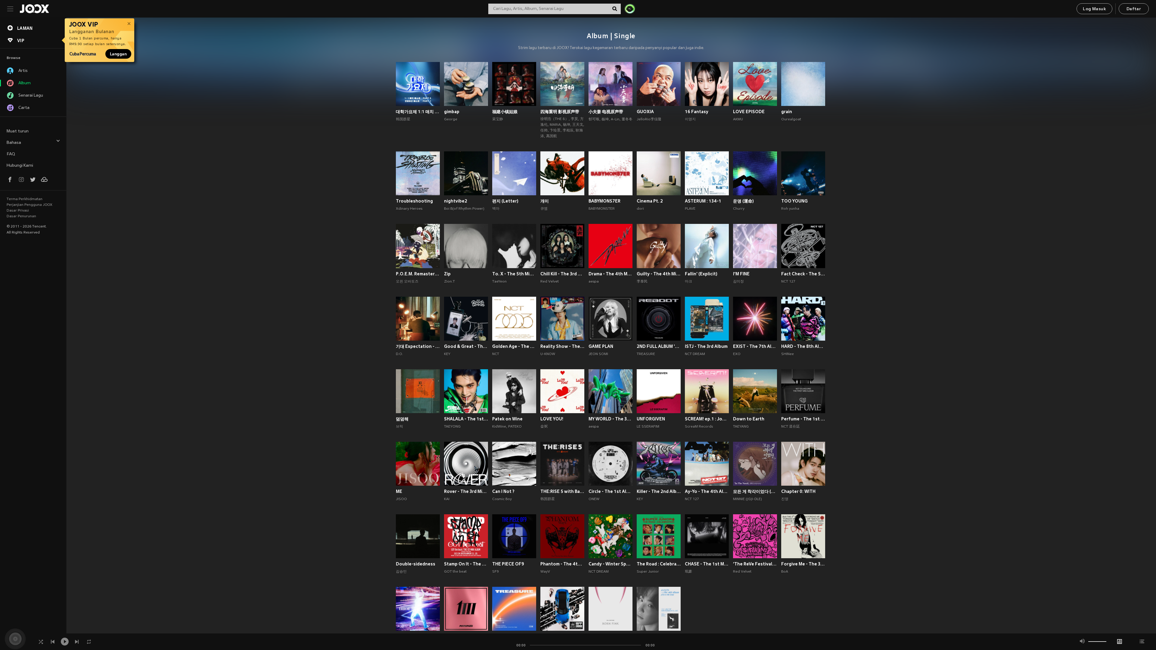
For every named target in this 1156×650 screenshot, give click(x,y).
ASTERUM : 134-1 (703, 201)
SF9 (495, 572)
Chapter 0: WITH (798, 491)
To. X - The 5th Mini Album (514, 273)
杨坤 (566, 125)
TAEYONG (452, 427)
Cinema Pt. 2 (650, 201)
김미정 (738, 282)
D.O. (399, 354)
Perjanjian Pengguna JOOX (29, 205)
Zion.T (449, 282)
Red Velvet (549, 282)
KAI (446, 499)
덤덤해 (402, 418)
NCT (495, 354)
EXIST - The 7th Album (755, 346)
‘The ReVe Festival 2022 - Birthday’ (755, 564)
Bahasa (14, 143)
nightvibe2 (455, 201)
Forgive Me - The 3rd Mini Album (803, 564)
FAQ (11, 154)
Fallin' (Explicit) (701, 273)
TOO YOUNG (794, 201)
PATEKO (515, 427)
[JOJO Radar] (630, 9)
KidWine (499, 427)
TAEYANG (741, 427)
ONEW (594, 499)
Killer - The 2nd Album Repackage (659, 491)
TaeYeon (499, 282)
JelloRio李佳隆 (649, 119)
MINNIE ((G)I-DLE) (747, 499)
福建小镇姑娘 (504, 111)
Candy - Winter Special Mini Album (610, 564)
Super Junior (648, 572)
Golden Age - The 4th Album (514, 346)
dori (640, 209)
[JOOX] (34, 8)
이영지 (690, 119)
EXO (737, 354)
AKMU (738, 119)
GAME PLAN (601, 346)
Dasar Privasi (18, 211)
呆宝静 (497, 119)
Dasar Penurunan (21, 216)
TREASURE (646, 354)
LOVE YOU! (551, 418)
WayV (545, 572)
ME (399, 491)
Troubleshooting (414, 201)
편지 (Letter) (505, 201)
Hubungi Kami (20, 165)
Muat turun (18, 131)
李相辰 (568, 130)
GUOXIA (645, 111)
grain (786, 111)
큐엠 (544, 209)
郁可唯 (594, 119)
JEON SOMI (598, 354)
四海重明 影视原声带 (559, 111)
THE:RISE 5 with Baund (562, 491)
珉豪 (688, 572)
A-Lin (615, 119)
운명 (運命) (743, 201)
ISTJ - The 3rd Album (706, 346)
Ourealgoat (791, 119)
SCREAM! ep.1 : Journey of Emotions (707, 418)
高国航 (551, 136)
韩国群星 (403, 119)
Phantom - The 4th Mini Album (562, 564)
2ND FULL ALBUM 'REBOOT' (659, 346)
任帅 (544, 130)
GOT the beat (455, 572)
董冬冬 (627, 119)
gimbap (451, 111)
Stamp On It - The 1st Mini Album (466, 564)
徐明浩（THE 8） (554, 119)
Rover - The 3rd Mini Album (466, 491)
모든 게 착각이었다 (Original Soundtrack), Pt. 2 (755, 491)
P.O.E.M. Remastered (418, 273)
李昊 (574, 119)
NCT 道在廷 (790, 427)
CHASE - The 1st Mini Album (707, 564)
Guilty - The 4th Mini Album (659, 273)
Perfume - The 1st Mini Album (803, 418)
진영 (784, 499)
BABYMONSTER (602, 209)
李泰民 (642, 282)
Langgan (118, 53)
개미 (544, 201)
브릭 (399, 427)
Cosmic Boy (502, 499)
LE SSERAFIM (648, 427)
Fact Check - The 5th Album (803, 273)
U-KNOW (547, 354)
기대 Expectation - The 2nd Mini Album (418, 346)
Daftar (1133, 9)
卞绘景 (555, 130)
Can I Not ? (503, 491)
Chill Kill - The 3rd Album (562, 273)
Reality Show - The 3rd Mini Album (562, 346)
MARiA (555, 125)
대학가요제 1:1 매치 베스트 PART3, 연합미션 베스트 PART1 (418, 111)
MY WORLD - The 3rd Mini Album (610, 418)
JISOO (401, 499)
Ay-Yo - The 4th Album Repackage (707, 491)
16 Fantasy (696, 111)
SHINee (787, 354)
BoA (784, 572)
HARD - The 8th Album (803, 346)
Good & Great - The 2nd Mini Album (466, 346)
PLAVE (690, 209)
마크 (688, 282)
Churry (738, 209)
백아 (495, 209)
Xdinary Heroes (409, 209)
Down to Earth (748, 418)
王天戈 (577, 125)
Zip (447, 273)
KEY (447, 354)
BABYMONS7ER (604, 201)
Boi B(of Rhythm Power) (464, 209)
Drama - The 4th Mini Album (610, 273)
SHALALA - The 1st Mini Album (466, 418)
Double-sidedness (415, 564)
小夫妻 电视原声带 (606, 111)
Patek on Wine (507, 418)
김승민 (401, 572)
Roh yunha (790, 209)
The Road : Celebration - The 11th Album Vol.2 (659, 564)
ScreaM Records (699, 427)
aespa (594, 282)
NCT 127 (788, 282)
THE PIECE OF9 (508, 564)
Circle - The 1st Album (610, 491)
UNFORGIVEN (651, 418)
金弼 (544, 427)
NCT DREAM (695, 354)
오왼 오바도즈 (407, 282)
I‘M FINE (741, 273)
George (450, 119)
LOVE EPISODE (749, 111)
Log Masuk (1094, 9)
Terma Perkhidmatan (24, 199)
